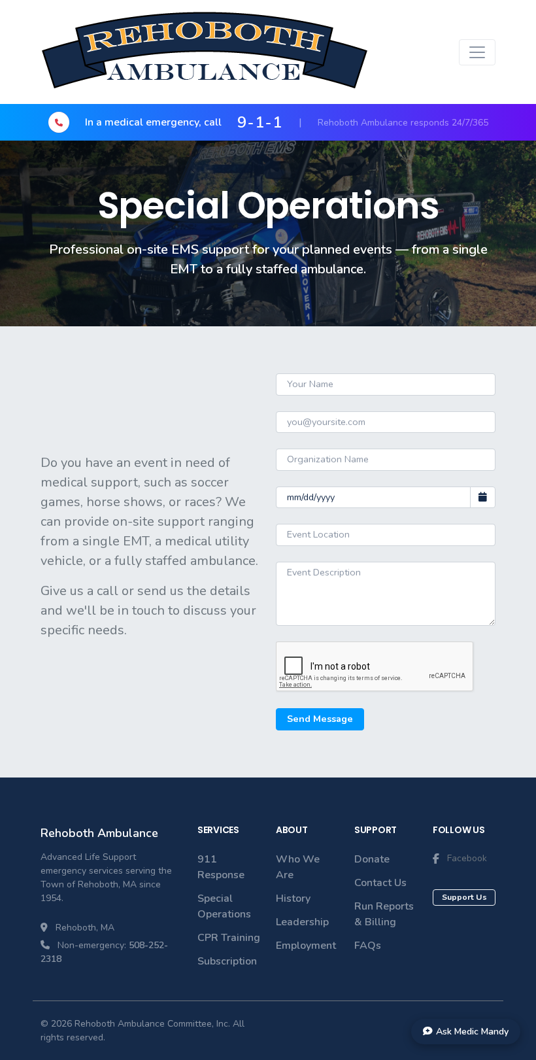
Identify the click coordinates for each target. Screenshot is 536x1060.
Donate (372, 859)
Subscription (227, 961)
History (293, 898)
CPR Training (228, 938)
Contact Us (380, 883)
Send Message (320, 718)
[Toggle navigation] (477, 52)
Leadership (302, 922)
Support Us (464, 896)
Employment (306, 945)
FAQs (367, 945)
